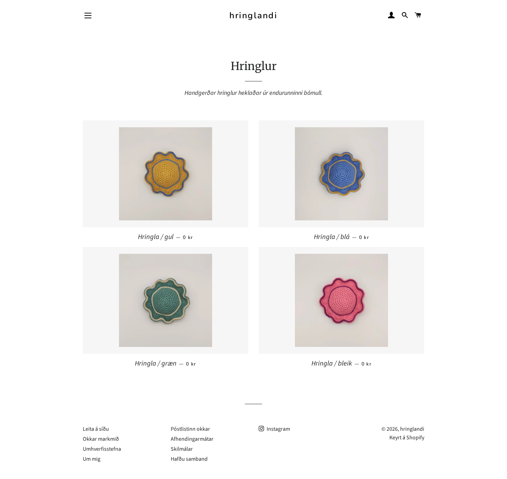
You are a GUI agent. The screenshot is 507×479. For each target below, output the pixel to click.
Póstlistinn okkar (190, 429)
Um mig (91, 459)
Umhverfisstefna (102, 449)
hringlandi (253, 15)
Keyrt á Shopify (406, 437)
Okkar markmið (101, 439)
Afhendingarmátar (192, 439)
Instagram (278, 429)
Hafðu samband (189, 459)
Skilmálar (182, 449)
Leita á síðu (96, 429)
